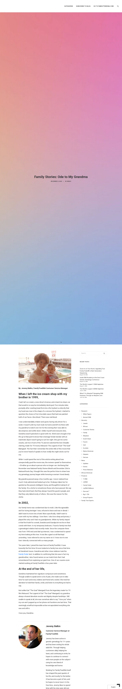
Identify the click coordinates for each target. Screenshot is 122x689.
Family (69, 181)
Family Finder (23, 554)
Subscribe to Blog (83, 6)
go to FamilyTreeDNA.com (104, 6)
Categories (68, 6)
